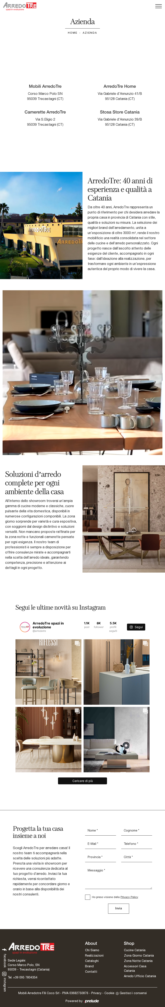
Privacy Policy (129, 897)
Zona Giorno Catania (139, 955)
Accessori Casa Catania (135, 968)
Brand (89, 966)
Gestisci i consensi (133, 993)
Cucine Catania (134, 950)
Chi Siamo (92, 950)
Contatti (91, 971)
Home (72, 33)
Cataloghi (92, 961)
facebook (5, 960)
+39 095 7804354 (25, 977)
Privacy (96, 993)
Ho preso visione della (115, 897)
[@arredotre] (25, 627)
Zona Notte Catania (138, 961)
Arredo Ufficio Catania (140, 976)
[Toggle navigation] (158, 6)
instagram (5, 984)
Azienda (90, 33)
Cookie (109, 993)
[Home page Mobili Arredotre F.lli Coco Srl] (20, 6)
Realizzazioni (94, 955)
